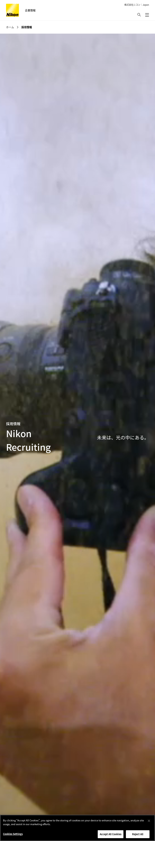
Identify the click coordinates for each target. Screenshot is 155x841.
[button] (139, 15)
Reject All (137, 834)
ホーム (10, 27)
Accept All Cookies (110, 834)
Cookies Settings (13, 834)
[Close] (149, 821)
